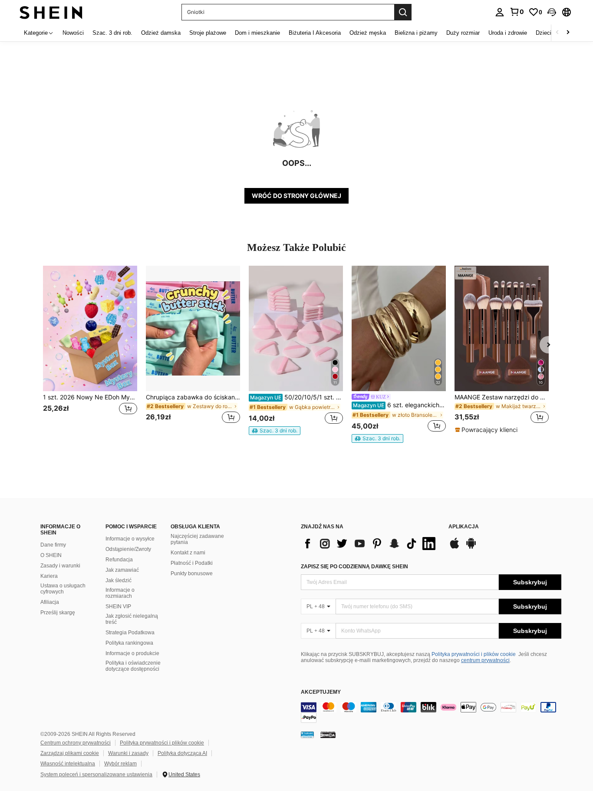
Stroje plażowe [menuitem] (207, 33)
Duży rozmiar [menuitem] (463, 33)
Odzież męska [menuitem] (367, 33)
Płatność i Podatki (192, 563)
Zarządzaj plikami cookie (69, 753)
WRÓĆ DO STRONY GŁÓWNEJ (296, 195)
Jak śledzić (118, 580)
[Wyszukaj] (403, 12)
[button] (552, 12)
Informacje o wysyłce (130, 539)
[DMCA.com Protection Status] (328, 735)
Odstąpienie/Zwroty (128, 549)
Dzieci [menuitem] (543, 33)
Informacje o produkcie (132, 653)
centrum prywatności (485, 660)
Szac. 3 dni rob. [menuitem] (112, 33)
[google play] (471, 547)
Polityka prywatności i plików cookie (474, 654)
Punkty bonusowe (192, 573)
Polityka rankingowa (129, 643)
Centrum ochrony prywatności (75, 743)
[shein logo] (51, 12)
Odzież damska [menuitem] (161, 33)
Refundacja (119, 560)
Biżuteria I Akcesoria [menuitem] (315, 33)
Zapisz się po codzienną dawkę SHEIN (354, 567)
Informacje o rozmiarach (120, 593)
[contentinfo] (431, 712)
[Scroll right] (568, 32)
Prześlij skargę (57, 613)
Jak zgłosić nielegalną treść (131, 619)
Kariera (49, 576)
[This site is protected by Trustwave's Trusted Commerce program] (307, 735)
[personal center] (499, 12)
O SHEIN (51, 555)
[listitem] (90, 350)
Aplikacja (463, 527)
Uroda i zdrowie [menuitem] (507, 33)
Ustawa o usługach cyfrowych (63, 589)
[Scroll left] (557, 32)
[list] (370, 543)
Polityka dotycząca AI (182, 753)
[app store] (454, 547)
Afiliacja (49, 602)
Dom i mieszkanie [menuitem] (257, 33)
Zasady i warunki (60, 566)
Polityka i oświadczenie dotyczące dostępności (133, 666)
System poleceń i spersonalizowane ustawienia (96, 774)
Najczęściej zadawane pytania (197, 539)
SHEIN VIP (118, 606)
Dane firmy (53, 545)
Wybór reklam (120, 764)
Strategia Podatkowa (130, 633)
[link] (516, 12)
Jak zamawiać (122, 570)
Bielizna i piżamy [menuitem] (416, 33)
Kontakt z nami (188, 553)
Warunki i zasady (128, 753)
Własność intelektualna (67, 764)
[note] (274, 430)
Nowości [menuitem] (73, 33)
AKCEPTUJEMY (321, 692)
